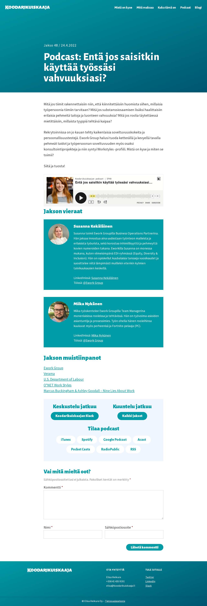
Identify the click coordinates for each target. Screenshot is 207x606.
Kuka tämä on (167, 7)
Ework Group (53, 368)
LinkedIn (150, 581)
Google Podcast (115, 439)
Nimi (48, 527)
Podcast (185, 7)
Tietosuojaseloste (115, 601)
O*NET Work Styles (57, 385)
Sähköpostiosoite (119, 527)
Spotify (87, 439)
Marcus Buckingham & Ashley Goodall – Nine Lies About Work (89, 390)
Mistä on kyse (123, 7)
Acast (142, 439)
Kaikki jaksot (132, 416)
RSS (133, 449)
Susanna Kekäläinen (104, 278)
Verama (49, 373)
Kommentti (53, 487)
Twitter (149, 577)
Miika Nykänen (101, 335)
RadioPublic (110, 449)
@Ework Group (93, 283)
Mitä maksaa (145, 7)
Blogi (198, 7)
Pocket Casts (80, 449)
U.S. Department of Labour (64, 379)
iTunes (66, 439)
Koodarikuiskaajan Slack (74, 416)
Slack (148, 585)
